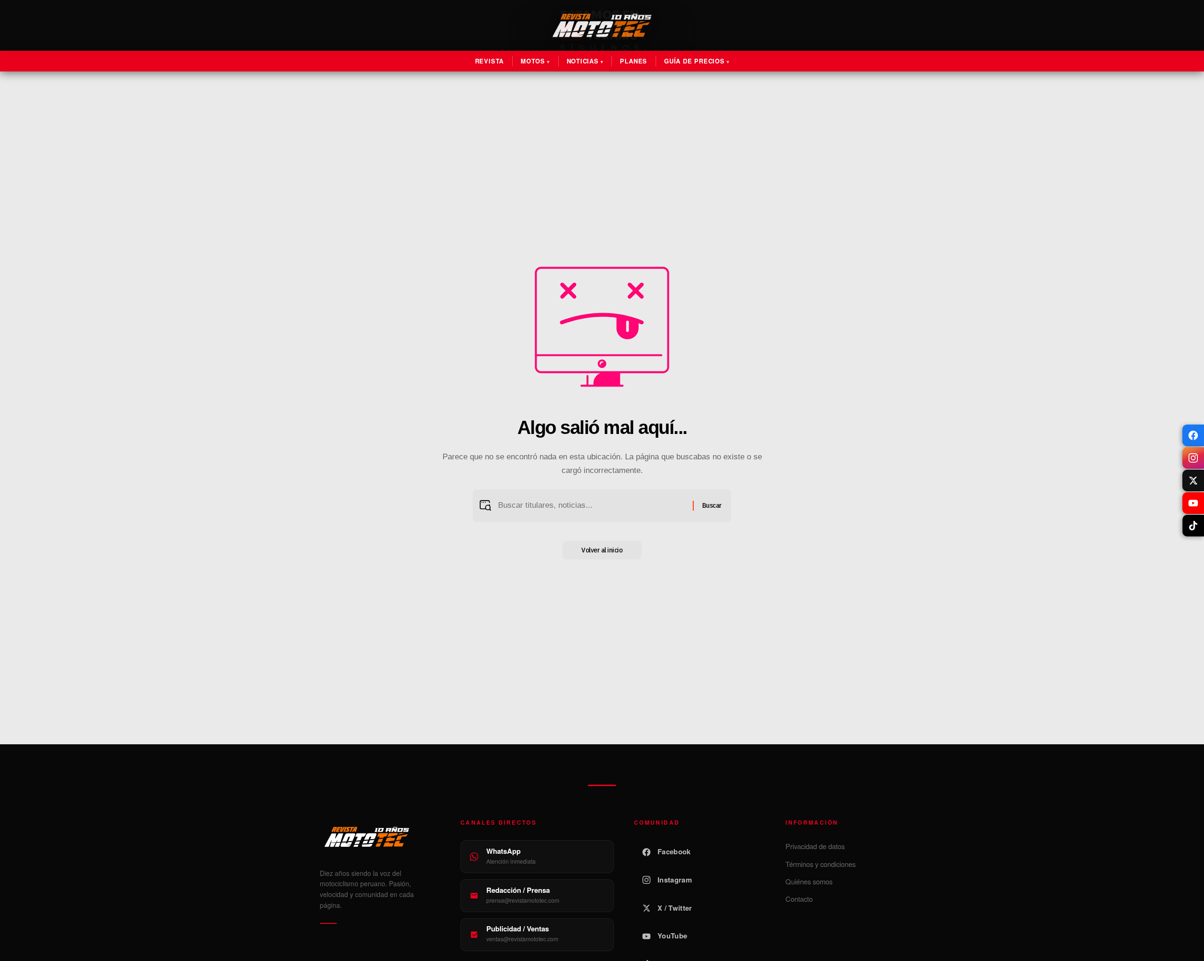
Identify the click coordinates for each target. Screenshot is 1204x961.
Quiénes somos (808, 881)
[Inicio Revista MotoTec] (380, 837)
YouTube (672, 935)
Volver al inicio (601, 549)
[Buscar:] (592, 505)
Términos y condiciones (820, 864)
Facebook (673, 851)
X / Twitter (674, 908)
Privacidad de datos (815, 846)
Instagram (674, 879)
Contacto (799, 899)
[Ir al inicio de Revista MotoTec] (602, 25)
